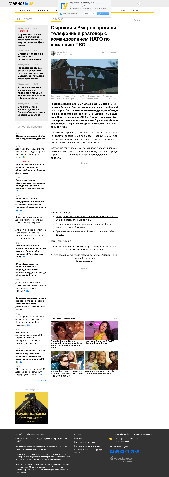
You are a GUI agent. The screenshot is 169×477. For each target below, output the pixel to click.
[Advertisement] (84, 185)
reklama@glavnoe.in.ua (123, 438)
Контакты (78, 438)
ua (158, 3)
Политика (24, 10)
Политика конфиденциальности (87, 446)
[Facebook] (112, 451)
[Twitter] (117, 451)
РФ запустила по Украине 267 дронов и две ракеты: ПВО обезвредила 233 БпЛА (30, 370)
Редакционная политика (84, 442)
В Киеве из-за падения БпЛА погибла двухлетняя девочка (30, 136)
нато (59, 241)
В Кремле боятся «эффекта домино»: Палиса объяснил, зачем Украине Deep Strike (29, 218)
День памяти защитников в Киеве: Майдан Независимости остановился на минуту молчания (30, 285)
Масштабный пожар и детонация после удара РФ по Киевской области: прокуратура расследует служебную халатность (30, 336)
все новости (40, 380)
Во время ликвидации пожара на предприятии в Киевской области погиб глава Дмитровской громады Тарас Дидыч (30, 302)
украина (67, 241)
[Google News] (132, 451)
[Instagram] (127, 451)
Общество (42, 10)
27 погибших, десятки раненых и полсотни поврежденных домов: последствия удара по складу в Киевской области (30, 268)
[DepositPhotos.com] (121, 459)
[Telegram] (122, 451)
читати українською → (108, 52)
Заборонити (90, 13)
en (166, 3)
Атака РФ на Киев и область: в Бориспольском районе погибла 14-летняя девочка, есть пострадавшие (30, 233)
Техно (122, 10)
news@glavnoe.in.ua (122, 434)
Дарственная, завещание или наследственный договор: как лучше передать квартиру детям (30, 151)
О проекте (78, 434)
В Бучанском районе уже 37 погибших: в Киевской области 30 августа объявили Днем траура (30, 167)
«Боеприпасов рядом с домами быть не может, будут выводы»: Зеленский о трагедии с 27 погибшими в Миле (30, 250)
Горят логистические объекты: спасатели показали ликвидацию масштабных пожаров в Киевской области (30, 183)
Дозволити (103, 13)
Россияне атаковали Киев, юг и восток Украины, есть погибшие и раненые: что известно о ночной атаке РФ (30, 353)
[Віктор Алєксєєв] (53, 55)
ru (162, 3)
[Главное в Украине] (21, 4)
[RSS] (137, 451)
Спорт (136, 10)
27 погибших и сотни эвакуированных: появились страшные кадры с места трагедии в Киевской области (30, 201)
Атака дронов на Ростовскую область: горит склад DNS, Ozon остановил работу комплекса (30, 319)
